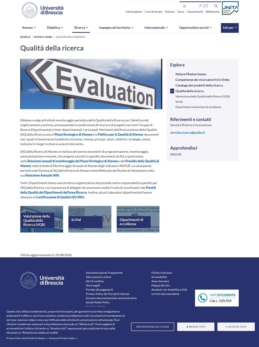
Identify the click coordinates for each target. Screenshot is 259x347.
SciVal (76, 220)
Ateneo (27, 27)
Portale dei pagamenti (99, 289)
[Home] (40, 10)
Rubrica (170, 11)
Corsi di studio (153, 11)
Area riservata (160, 281)
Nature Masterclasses (190, 74)
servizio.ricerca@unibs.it (187, 132)
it (184, 6)
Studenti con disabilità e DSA (169, 289)
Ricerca (79, 27)
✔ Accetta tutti (236, 326)
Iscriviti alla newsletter (165, 293)
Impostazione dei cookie (152, 326)
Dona (181, 11)
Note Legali (93, 285)
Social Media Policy (98, 302)
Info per (228, 27)
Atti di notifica (95, 281)
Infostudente (134, 11)
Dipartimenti (195, 11)
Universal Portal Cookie (62, 338)
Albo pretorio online (98, 276)
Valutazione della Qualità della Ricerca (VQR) (36, 220)
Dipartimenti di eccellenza (131, 222)
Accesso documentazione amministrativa (111, 298)
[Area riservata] (200, 5)
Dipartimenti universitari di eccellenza (198, 107)
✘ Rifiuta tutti (195, 326)
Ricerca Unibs (43, 36)
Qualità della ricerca (189, 91)
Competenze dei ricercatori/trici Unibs (202, 80)
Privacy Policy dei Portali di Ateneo (25, 338)
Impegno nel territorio (114, 27)
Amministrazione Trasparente (104, 272)
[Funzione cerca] (216, 5)
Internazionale (154, 27)
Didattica (53, 27)
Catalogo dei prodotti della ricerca (199, 85)
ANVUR (175, 154)
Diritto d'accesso (161, 272)
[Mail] (206, 5)
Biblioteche (213, 11)
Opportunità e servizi (194, 27)
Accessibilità (159, 276)
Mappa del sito (160, 285)
